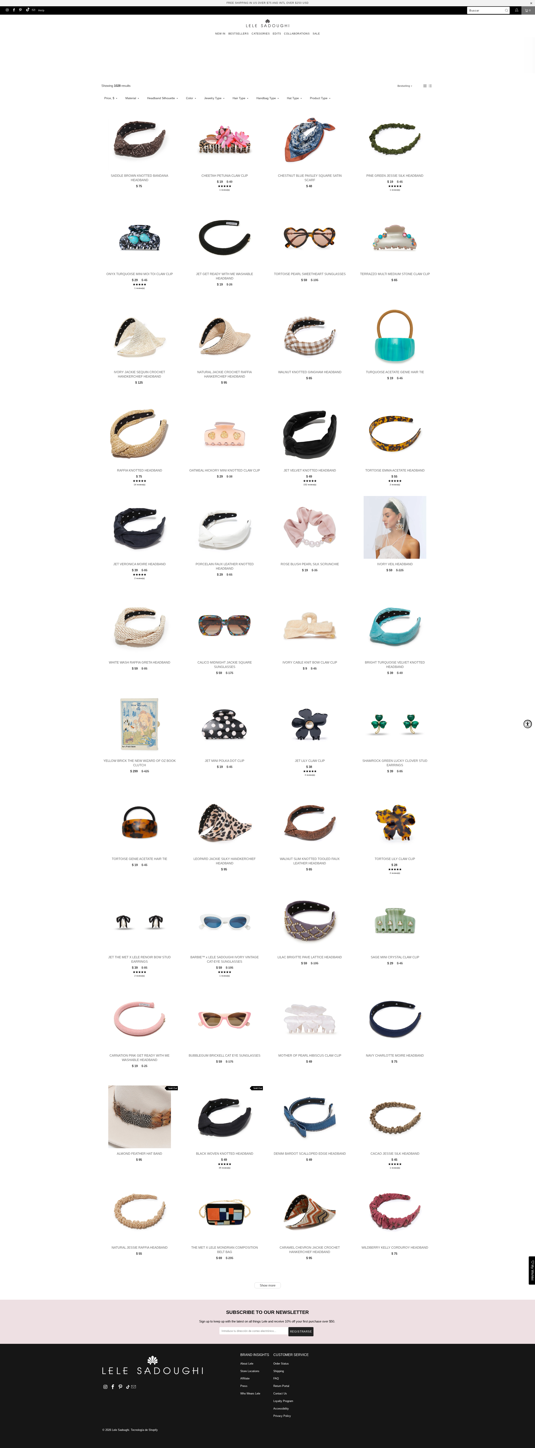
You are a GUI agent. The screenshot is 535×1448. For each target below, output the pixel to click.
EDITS (277, 33)
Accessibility (281, 1408)
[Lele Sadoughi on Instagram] (7, 10)
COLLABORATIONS (297, 33)
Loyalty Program (283, 1401)
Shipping (278, 1371)
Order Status (281, 1363)
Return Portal (281, 1386)
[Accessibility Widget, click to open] (528, 724)
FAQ (276, 1378)
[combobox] (488, 10)
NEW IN (220, 33)
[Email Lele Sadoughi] (33, 10)
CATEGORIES (261, 33)
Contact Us (280, 1393)
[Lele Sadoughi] (267, 22)
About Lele (246, 1363)
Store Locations (249, 1371)
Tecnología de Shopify (144, 1429)
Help (41, 10)
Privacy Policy (282, 1415)
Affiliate (245, 1378)
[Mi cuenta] (516, 10)
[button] (425, 86)
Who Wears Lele (250, 1393)
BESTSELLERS (238, 33)
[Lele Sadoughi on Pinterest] (20, 10)
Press (243, 1386)
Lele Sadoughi (120, 1429)
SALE (316, 33)
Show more (267, 1285)
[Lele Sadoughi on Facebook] (13, 10)
